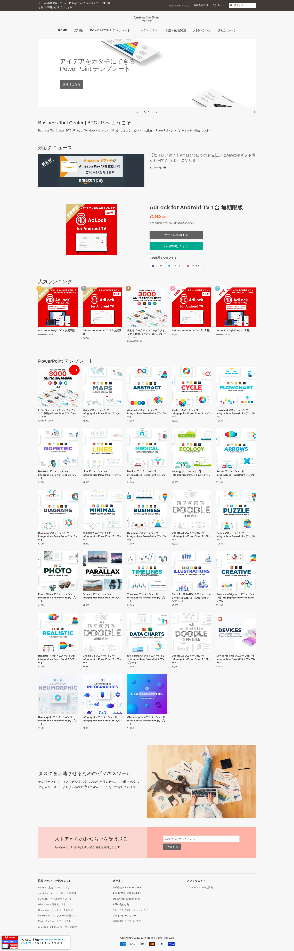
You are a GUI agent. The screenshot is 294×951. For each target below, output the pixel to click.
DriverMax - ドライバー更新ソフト (56, 910)
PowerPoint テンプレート (110, 30)
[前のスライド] (137, 111)
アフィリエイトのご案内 (200, 887)
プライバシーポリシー (124, 915)
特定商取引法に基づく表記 (126, 921)
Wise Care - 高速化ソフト (52, 904)
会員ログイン (176, 5)
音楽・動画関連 (175, 30)
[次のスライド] (157, 111)
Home (62, 30)
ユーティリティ (147, 30)
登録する (172, 846)
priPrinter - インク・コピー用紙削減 (57, 893)
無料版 (78, 30)
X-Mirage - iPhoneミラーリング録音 (57, 927)
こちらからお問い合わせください (130, 910)
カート (221, 5)
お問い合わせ (202, 30)
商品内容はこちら (176, 246)
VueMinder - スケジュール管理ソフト (58, 915)
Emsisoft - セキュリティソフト (54, 921)
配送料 (153, 222)
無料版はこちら (146, 80)
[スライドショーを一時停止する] (254, 111)
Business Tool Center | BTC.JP (157, 938)
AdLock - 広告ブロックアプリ (54, 887)
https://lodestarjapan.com (126, 899)
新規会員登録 (201, 5)
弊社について (227, 30)
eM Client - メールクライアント (55, 899)
